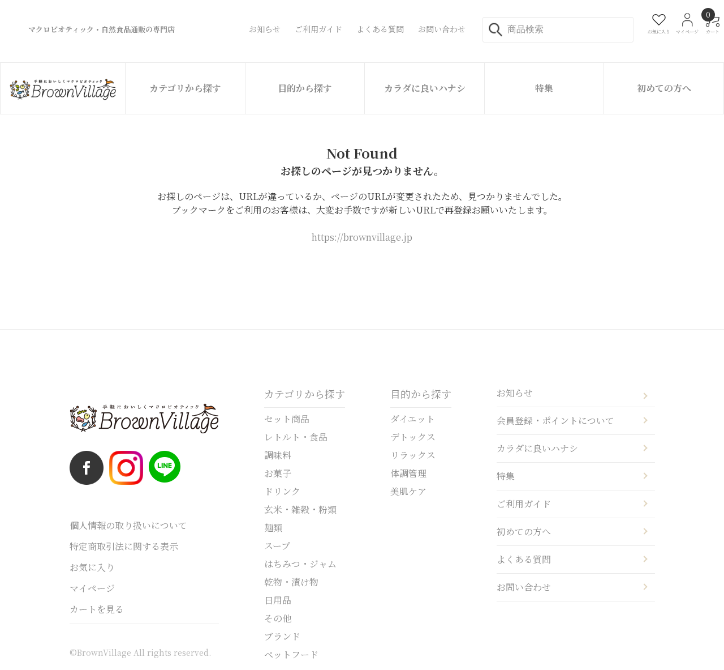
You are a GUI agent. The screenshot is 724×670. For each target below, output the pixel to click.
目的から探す (305, 88)
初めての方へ (664, 88)
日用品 (277, 600)
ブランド (282, 636)
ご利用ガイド (524, 503)
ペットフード (291, 654)
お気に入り (92, 567)
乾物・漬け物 (291, 581)
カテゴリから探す (185, 88)
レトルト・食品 (295, 436)
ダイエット (412, 418)
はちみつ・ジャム (300, 563)
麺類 (273, 527)
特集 (544, 88)
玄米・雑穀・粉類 (300, 509)
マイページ (92, 588)
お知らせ (515, 392)
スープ (277, 545)
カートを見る (97, 609)
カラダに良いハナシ (425, 88)
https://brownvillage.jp (362, 237)
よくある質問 (524, 559)
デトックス (413, 436)
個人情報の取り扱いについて (128, 525)
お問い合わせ (524, 587)
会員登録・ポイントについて (555, 420)
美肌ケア (408, 491)
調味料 (277, 455)
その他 (277, 618)
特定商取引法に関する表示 (124, 546)
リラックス (413, 455)
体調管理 (408, 473)
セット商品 (286, 418)
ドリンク (282, 491)
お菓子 (277, 473)
